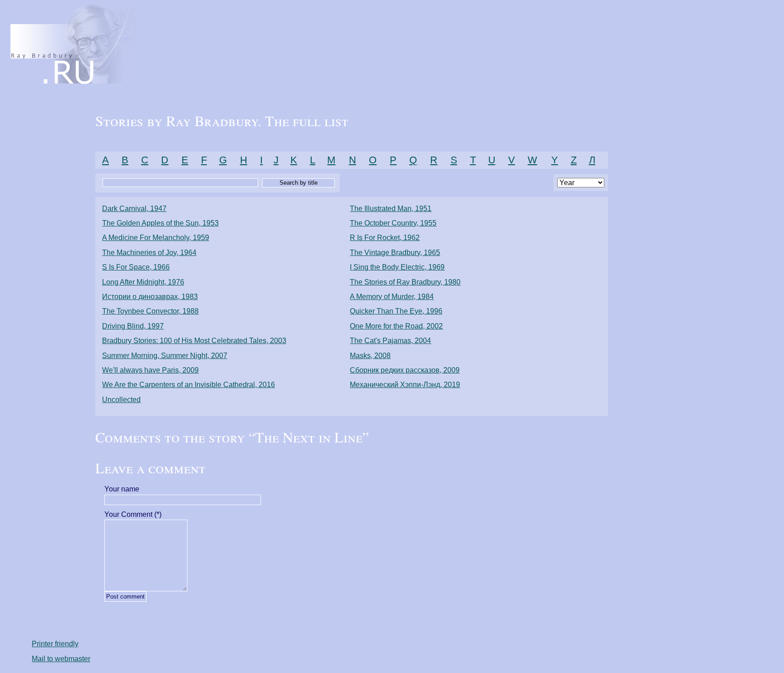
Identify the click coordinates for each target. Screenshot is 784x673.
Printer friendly (55, 644)
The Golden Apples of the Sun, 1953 (160, 223)
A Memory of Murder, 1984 (392, 296)
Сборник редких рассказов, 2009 (405, 370)
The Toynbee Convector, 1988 (150, 311)
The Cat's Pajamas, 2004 (390, 340)
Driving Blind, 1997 (133, 326)
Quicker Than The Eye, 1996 (396, 311)
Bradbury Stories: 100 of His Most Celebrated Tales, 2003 (194, 340)
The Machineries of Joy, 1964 (149, 252)
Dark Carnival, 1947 (134, 208)
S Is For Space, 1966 (136, 267)
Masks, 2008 (370, 355)
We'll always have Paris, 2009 (150, 370)
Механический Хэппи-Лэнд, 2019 (405, 384)
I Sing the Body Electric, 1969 (397, 267)
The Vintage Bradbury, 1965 (395, 252)
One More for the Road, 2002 (396, 326)
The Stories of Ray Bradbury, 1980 (405, 282)
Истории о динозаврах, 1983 (150, 296)
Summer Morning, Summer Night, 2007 (164, 355)
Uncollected (121, 399)
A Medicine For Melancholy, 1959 (155, 237)
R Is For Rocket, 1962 (385, 237)
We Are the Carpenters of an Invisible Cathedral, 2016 (188, 384)
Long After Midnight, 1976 (143, 282)
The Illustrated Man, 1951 (390, 208)
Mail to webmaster (61, 659)
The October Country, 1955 (393, 223)
